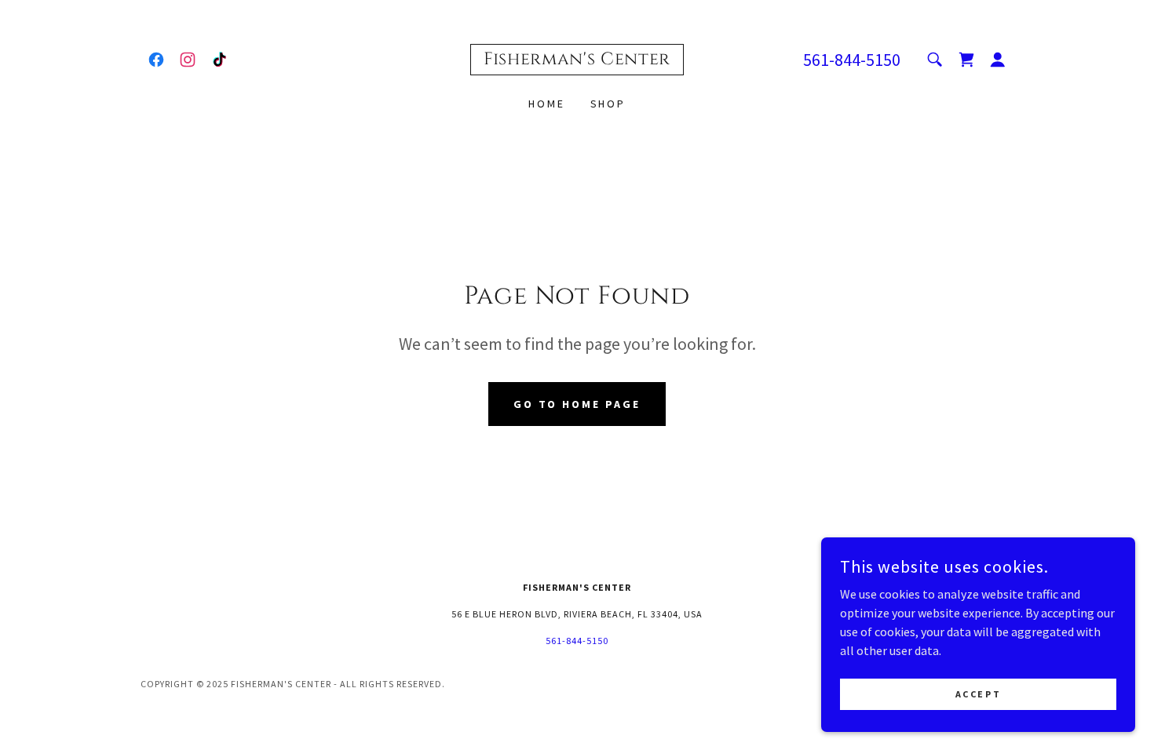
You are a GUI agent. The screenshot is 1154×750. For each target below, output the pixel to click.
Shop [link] (608, 103)
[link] (156, 59)
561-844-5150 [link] (851, 60)
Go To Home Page (577, 404)
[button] (997, 59)
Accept (978, 694)
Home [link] (546, 103)
